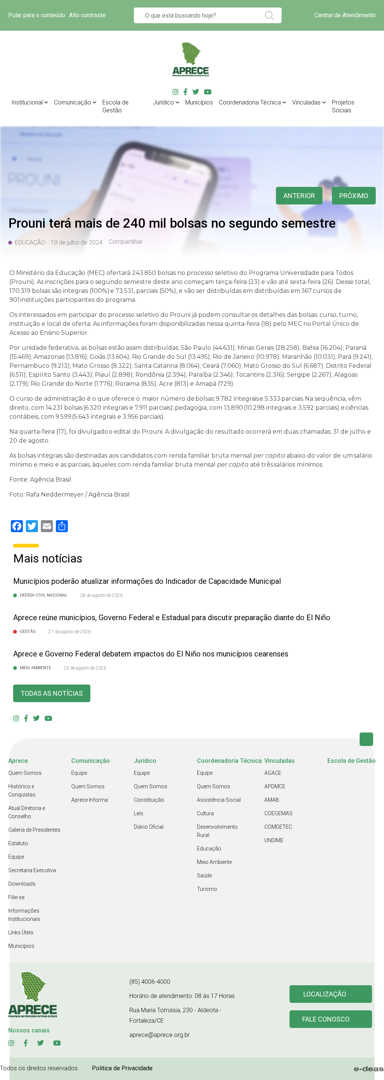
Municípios (199, 102)
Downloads (22, 884)
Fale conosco (326, 1019)
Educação (209, 849)
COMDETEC (278, 827)
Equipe (16, 857)
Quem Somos (25, 773)
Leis (138, 813)
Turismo (207, 889)
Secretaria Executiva (32, 870)
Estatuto (18, 843)
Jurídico (163, 102)
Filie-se (16, 897)
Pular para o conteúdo (36, 15)
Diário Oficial (149, 827)
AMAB (271, 800)
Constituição (149, 800)
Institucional (27, 102)
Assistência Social (219, 800)
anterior (299, 196)
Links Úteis (20, 932)
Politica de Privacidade (122, 1068)
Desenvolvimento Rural (217, 831)
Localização (324, 994)
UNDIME (274, 840)
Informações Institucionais (24, 915)
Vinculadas (306, 102)
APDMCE (274, 786)
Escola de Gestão (115, 106)
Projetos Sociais (343, 106)
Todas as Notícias (52, 693)
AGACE (272, 773)
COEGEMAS (278, 813)
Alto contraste (87, 15)
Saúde (204, 876)
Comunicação (72, 102)
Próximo (353, 196)
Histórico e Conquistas (22, 790)
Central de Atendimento (345, 15)
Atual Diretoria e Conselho (26, 812)
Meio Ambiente (214, 862)
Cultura (205, 813)
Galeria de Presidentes (34, 830)
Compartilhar (125, 242)
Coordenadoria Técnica (250, 102)
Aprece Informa (89, 800)
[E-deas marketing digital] (369, 1068)
